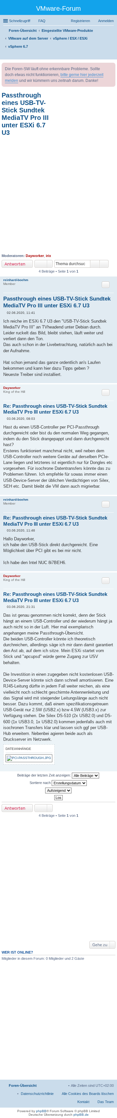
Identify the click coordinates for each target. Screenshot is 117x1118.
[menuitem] (37, 1094)
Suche (95, 264)
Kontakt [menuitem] (83, 1102)
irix (48, 256)
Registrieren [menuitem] (80, 21)
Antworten (15, 264)
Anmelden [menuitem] (106, 21)
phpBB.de (81, 1114)
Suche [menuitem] (112, 55)
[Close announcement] (110, 68)
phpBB (41, 1111)
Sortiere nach (41, 783)
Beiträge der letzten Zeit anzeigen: (44, 775)
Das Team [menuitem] (106, 1102)
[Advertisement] (58, 194)
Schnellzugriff (19, 21)
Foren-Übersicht (23, 1085)
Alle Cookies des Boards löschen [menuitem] (88, 1094)
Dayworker (35, 256)
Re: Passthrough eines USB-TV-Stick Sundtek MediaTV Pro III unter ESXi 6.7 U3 (55, 409)
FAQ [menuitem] (42, 21)
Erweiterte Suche (104, 264)
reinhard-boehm (15, 280)
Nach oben (112, 379)
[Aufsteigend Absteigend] (58, 790)
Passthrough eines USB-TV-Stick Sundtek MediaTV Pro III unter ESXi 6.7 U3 (25, 114)
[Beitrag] (5, 313)
